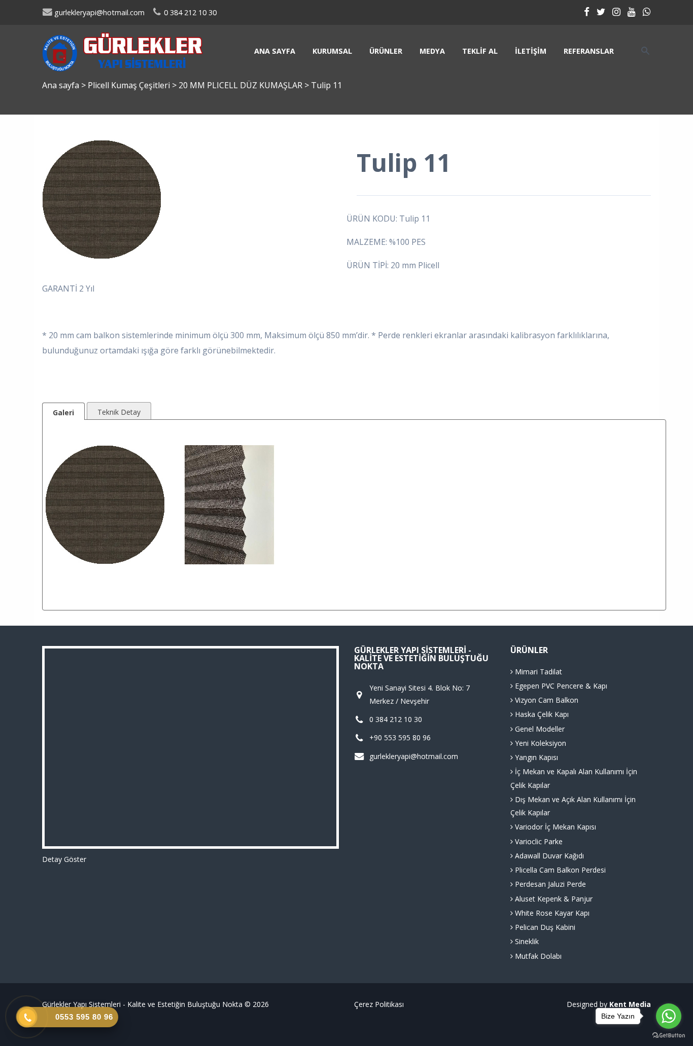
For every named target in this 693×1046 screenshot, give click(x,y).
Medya (432, 51)
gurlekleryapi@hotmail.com (98, 12)
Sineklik (526, 941)
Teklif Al (480, 51)
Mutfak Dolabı (537, 956)
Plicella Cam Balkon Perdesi (559, 870)
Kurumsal (332, 51)
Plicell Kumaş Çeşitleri (130, 85)
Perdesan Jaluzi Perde (549, 884)
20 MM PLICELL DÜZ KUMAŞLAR (241, 85)
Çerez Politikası (379, 1004)
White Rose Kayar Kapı (551, 913)
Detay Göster (64, 859)
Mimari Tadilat (537, 671)
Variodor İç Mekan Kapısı (554, 827)
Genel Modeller (539, 729)
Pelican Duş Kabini (544, 927)
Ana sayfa (274, 51)
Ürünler (385, 51)
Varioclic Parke (538, 841)
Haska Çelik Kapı (541, 714)
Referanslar (589, 51)
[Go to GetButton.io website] (668, 1035)
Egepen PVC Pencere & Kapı (560, 686)
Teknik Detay (119, 412)
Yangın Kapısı (535, 757)
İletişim (530, 51)
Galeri (63, 412)
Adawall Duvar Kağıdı (548, 855)
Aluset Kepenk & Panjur (553, 899)
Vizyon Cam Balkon (545, 700)
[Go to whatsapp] (668, 1016)
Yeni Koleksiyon (539, 743)
